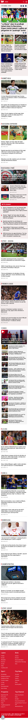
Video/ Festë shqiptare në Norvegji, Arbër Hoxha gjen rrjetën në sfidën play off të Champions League (12, 114)
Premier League (7, 281)
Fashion (17, 676)
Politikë (2, 653)
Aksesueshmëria (19, 704)
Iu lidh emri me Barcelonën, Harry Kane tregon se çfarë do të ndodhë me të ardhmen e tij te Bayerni (13, 545)
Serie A (4, 471)
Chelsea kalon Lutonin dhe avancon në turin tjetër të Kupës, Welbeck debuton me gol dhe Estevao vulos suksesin (13, 301)
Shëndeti (17, 678)
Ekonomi (3, 659)
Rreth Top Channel (19, 692)
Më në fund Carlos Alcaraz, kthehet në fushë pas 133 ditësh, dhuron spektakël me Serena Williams (13, 598)
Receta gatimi (18, 682)
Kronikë (2, 655)
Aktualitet (3, 657)
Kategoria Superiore (9, 121)
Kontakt (17, 696)
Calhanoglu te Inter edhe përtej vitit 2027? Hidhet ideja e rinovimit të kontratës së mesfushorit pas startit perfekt (12, 510)
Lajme (3, 651)
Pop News (18, 669)
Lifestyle (17, 674)
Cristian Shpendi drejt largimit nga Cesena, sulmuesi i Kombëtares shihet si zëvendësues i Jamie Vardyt (14, 96)
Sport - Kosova (7, 239)
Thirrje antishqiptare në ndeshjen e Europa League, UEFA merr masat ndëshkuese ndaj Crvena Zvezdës (13, 274)
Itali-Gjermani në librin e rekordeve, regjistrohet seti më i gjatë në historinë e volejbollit (12, 582)
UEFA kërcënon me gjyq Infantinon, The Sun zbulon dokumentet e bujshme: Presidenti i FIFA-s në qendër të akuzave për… (15, 232)
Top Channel (19, 690)
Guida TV (3, 704)
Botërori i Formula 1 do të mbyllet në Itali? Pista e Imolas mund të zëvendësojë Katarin (13, 590)
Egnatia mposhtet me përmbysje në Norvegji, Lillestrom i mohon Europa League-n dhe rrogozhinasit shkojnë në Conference (13, 151)
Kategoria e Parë (8, 166)
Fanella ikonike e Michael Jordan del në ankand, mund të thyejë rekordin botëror (12, 625)
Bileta (16, 694)
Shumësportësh (8, 562)
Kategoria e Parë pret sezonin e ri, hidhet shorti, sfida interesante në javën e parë (18, 195)
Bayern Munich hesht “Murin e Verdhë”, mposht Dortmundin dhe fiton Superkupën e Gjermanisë (14, 554)
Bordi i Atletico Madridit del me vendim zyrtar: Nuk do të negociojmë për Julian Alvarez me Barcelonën (13, 447)
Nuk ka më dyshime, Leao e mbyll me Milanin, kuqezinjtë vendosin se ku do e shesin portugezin (13, 501)
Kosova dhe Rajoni (19, 657)
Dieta (16, 680)
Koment (17, 655)
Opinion (17, 653)
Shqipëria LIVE (4, 696)
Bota (16, 651)
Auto (16, 661)
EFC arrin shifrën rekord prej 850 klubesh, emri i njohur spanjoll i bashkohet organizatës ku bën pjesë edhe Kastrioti (13, 176)
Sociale (2, 661)
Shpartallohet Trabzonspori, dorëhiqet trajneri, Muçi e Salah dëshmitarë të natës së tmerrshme (15, 226)
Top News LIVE (4, 665)
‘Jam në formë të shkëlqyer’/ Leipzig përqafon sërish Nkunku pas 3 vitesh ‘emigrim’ (13, 537)
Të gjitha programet (5, 702)
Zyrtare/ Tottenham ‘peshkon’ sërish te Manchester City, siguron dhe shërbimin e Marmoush (12, 309)
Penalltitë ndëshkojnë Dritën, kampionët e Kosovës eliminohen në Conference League (13, 258)
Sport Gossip (7, 606)
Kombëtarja (6, 76)
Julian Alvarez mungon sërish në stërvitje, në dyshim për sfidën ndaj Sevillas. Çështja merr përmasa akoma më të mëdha (13, 456)
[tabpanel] (14, 19)
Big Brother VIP (4, 692)
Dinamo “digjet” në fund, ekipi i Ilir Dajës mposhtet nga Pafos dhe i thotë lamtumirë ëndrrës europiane (12, 142)
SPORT (6, 2)
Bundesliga (6, 518)
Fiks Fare (3, 698)
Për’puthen (3, 694)
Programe (4, 690)
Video (5, 326)
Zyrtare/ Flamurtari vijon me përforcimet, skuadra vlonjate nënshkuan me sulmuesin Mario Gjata (18, 187)
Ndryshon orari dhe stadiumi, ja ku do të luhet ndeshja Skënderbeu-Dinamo (13, 158)
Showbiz (17, 672)
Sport (3, 669)
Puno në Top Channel (20, 698)
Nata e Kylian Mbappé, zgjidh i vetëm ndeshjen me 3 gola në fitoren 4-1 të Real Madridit (13, 463)
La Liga (4, 427)
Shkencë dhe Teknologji (20, 659)
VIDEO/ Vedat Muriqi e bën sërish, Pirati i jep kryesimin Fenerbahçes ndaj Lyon (13, 265)
